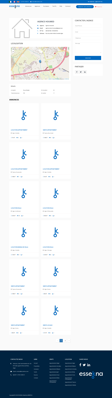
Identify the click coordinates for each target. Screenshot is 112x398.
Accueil (36, 363)
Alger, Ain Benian (16, 211)
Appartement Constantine (52, 381)
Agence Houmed (45, 21)
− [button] (13, 51)
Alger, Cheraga (48, 250)
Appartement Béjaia (54, 369)
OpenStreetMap (56, 79)
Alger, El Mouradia (48, 211)
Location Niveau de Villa (19, 247)
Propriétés (37, 366)
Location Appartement (19, 130)
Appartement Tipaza (70, 382)
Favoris (99, 7)
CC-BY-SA (67, 79)
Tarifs (54, 6)
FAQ (61, 6)
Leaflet (49, 79)
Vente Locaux (47, 325)
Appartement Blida (54, 378)
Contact (68, 6)
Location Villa (16, 208)
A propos (46, 6)
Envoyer (88, 58)
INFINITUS (30, 395)
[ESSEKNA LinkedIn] (88, 365)
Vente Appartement (50, 130)
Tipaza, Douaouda (16, 172)
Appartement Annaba (55, 366)
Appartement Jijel (54, 372)
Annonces (28, 6)
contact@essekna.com (37, 1)
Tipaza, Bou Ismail (48, 133)
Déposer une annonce (85, 6)
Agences (37, 6)
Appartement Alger (54, 363)
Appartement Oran (54, 375)
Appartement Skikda (70, 385)
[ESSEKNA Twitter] (84, 365)
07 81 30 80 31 (25, 1)
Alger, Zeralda (15, 133)
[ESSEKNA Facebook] (80, 365)
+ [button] (13, 49)
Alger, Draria (47, 289)
